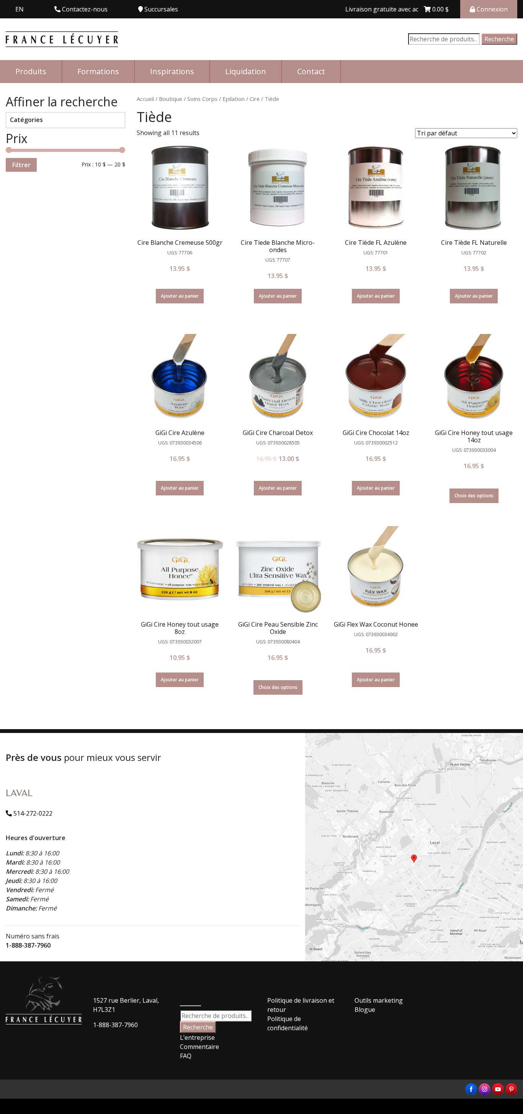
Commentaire (199, 1046)
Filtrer (21, 165)
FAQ (185, 1056)
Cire (255, 99)
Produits (30, 71)
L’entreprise (197, 1037)
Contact (311, 71)
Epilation (233, 99)
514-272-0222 (32, 813)
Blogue (365, 1009)
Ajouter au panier (180, 296)
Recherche (499, 39)
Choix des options (474, 495)
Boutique (170, 99)
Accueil (145, 99)
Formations (98, 71)
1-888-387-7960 (28, 945)
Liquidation (245, 71)
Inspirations (172, 71)
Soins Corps (202, 99)
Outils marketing (379, 1000)
